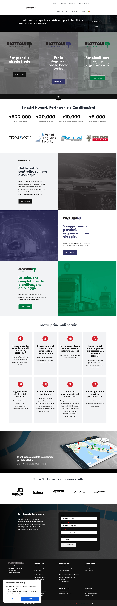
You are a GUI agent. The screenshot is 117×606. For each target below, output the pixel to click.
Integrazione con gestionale (45, 392)
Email (63, 530)
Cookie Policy (84, 603)
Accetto (30, 599)
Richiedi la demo (84, 4)
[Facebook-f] (24, 603)
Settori (63, 4)
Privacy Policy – (77, 603)
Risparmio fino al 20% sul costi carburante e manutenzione (45, 349)
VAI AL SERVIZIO (25, 201)
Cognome (65, 523)
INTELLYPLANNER (97, 78)
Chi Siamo (74, 11)
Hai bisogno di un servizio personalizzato (95, 394)
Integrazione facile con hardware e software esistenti (70, 348)
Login (83, 11)
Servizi (54, 4)
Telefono (65, 537)
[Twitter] (27, 603)
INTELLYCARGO (58, 81)
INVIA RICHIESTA (69, 545)
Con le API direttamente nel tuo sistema (70, 394)
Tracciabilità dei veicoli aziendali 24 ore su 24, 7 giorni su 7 (20, 349)
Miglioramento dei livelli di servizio (20, 394)
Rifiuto (13, 599)
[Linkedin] (30, 603)
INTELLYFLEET (19, 74)
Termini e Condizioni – (67, 603)
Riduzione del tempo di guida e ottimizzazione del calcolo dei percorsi (94, 350)
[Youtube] (34, 603)
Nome (63, 516)
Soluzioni (72, 4)
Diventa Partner (62, 11)
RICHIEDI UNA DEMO (96, 24)
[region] (22, 591)
